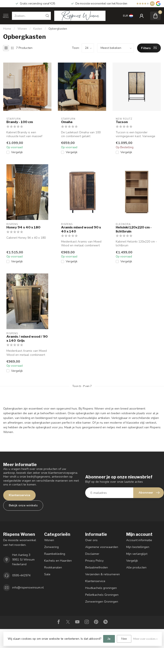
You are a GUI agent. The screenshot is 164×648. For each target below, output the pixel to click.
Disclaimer (92, 554)
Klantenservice (19, 495)
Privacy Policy (94, 561)
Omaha (66, 122)
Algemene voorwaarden (101, 547)
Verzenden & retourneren (102, 574)
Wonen (22, 29)
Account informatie (139, 540)
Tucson (122, 122)
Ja (109, 639)
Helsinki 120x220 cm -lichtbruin (134, 229)
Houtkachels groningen (101, 588)
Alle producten (136, 567)
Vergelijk (17, 152)
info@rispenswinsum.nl (28, 588)
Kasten (37, 29)
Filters (146, 48)
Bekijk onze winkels (23, 505)
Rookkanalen (53, 567)
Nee (124, 639)
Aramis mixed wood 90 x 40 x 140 (81, 229)
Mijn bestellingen (137, 547)
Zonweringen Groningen (101, 602)
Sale (47, 574)
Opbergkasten (57, 29)
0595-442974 (21, 575)
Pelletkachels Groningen (102, 595)
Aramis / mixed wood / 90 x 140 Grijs (27, 338)
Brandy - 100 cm (19, 122)
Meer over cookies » (145, 639)
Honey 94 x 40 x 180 (23, 227)
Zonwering (51, 547)
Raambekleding (54, 554)
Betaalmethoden (96, 567)
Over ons (91, 540)
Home (7, 29)
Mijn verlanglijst (136, 554)
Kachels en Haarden (58, 561)
